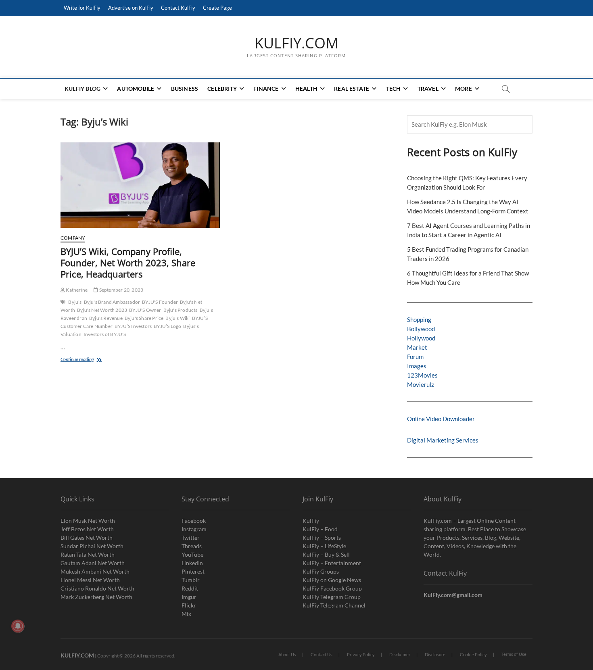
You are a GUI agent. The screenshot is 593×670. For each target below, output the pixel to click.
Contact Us (321, 654)
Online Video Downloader (441, 418)
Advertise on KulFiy (130, 7)
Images (416, 365)
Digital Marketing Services (442, 440)
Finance (265, 88)
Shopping (419, 319)
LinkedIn (192, 562)
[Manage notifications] (17, 626)
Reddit (190, 588)
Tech (393, 88)
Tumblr (191, 579)
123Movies (422, 375)
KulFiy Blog (82, 88)
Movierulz (420, 384)
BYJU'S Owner (145, 310)
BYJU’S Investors (133, 326)
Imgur (189, 596)
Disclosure (435, 654)
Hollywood (421, 338)
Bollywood (421, 328)
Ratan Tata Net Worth (88, 554)
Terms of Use (513, 654)
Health (306, 88)
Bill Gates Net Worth (87, 537)
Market (417, 347)
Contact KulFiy (178, 7)
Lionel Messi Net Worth (90, 579)
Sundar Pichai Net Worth (92, 546)
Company (73, 238)
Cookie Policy (473, 654)
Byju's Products (180, 310)
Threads (192, 546)
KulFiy (311, 520)
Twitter (191, 537)
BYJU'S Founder (160, 302)
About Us (287, 654)
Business (184, 88)
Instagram (194, 529)
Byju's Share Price (144, 318)
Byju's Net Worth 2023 (102, 310)
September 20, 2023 (120, 290)
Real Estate (351, 88)
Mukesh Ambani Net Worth (95, 571)
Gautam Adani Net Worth (93, 562)
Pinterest (193, 571)
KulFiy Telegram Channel (334, 605)
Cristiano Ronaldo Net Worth (97, 588)
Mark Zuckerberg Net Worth (96, 596)
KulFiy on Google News (332, 579)
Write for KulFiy (82, 7)
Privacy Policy (361, 654)
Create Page (217, 7)
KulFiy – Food (320, 529)
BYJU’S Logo (167, 326)
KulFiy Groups (321, 571)
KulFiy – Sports (322, 537)
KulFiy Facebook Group (332, 588)
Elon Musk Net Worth (88, 520)
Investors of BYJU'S (105, 334)
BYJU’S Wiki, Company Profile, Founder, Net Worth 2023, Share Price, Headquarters (128, 262)
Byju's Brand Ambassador (112, 302)
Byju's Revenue (106, 318)
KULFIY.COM (296, 43)
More (463, 88)
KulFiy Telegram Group (332, 596)
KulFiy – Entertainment (332, 562)
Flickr (189, 605)
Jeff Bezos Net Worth (87, 529)
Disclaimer (399, 654)
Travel (428, 88)
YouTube (192, 554)
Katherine (76, 290)
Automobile (135, 88)
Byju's (74, 302)
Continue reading (97, 360)
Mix (186, 613)
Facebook (194, 520)
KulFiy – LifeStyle (324, 546)
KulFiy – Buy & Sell (326, 554)
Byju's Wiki (177, 318)
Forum (415, 356)
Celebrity (222, 88)
